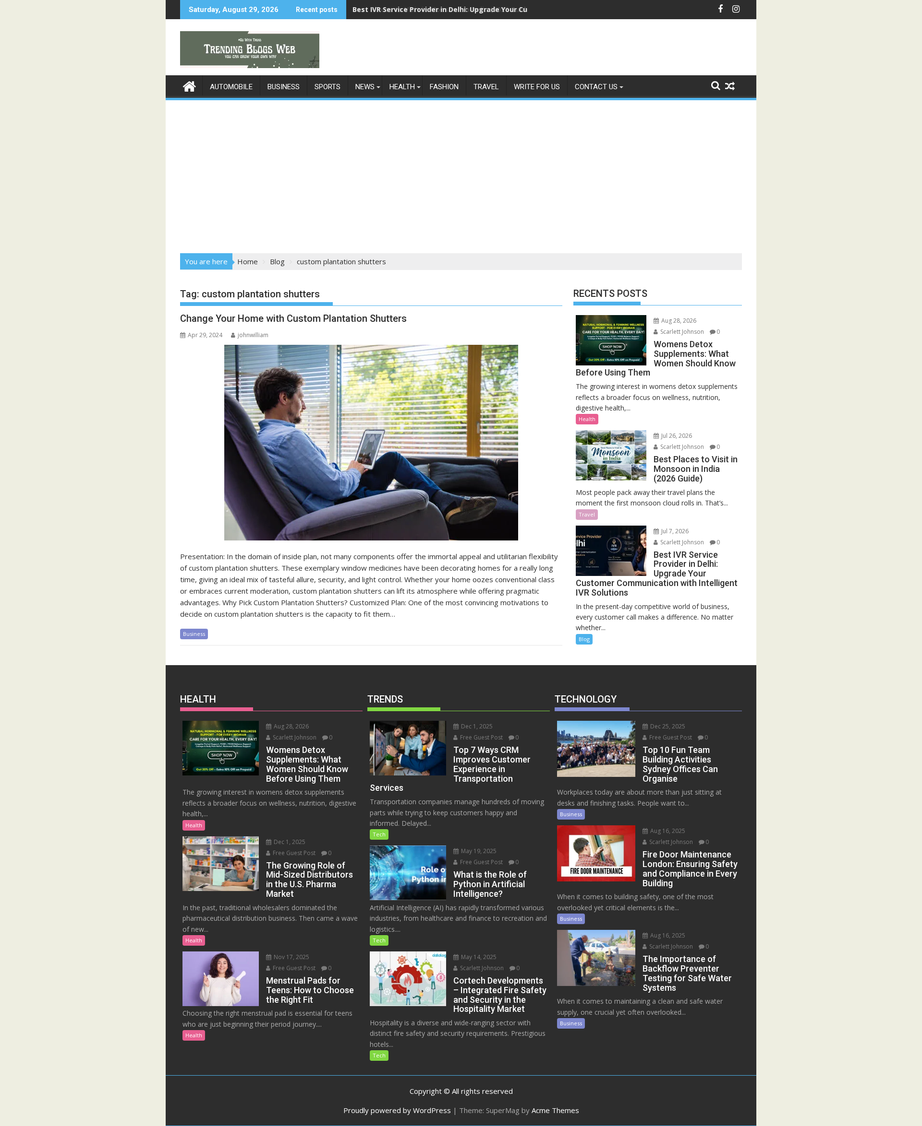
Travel (486, 86)
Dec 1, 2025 (288, 842)
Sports (327, 86)
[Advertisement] (461, 173)
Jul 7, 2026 (674, 531)
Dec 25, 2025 (667, 726)
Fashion (444, 86)
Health (402, 86)
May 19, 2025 (478, 851)
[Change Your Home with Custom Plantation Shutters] (371, 442)
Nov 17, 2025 (290, 957)
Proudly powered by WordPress (397, 1110)
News (365, 86)
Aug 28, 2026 (678, 321)
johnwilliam (253, 335)
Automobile (231, 86)
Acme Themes (555, 1110)
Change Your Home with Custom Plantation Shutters (293, 318)
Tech (379, 834)
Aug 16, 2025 (667, 831)
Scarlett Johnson (681, 332)
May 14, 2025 (478, 957)
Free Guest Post (293, 853)
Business (283, 86)
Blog (584, 639)
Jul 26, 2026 (676, 436)
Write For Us (537, 86)
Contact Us (596, 86)
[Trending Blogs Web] (189, 85)
